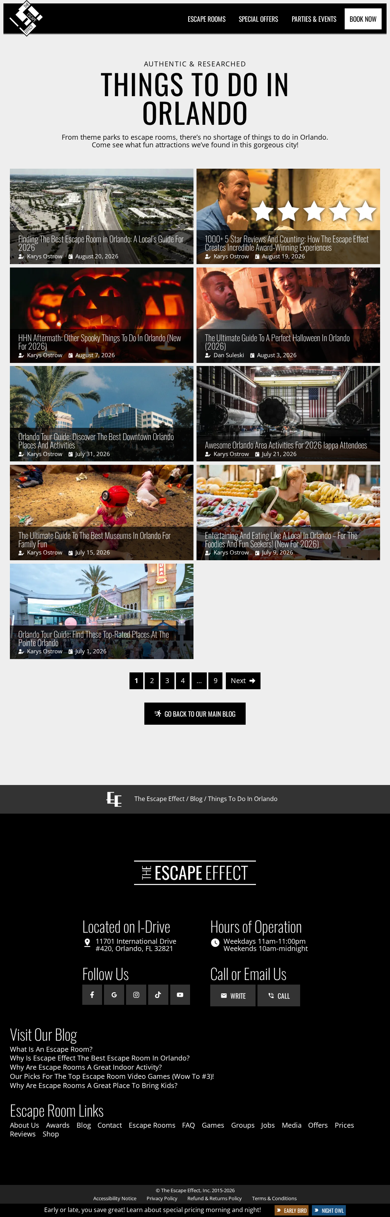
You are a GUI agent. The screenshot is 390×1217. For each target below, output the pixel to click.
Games (213, 1125)
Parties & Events (314, 19)
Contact (110, 1125)
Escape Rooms (206, 19)
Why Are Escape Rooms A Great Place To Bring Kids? (93, 1085)
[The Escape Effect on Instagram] (136, 995)
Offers (318, 1125)
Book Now (363, 19)
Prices (344, 1125)
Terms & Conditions (274, 1198)
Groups (243, 1125)
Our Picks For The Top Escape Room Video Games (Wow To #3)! (112, 1076)
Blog (196, 799)
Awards (58, 1125)
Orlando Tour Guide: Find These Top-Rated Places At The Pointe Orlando (93, 638)
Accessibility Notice (114, 1198)
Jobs (268, 1125)
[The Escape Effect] (26, 19)
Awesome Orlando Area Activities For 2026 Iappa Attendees (286, 444)
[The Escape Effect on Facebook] (92, 995)
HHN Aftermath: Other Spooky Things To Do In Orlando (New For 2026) (99, 341)
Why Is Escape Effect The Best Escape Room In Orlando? (100, 1057)
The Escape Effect (159, 799)
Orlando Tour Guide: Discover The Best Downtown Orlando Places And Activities (96, 440)
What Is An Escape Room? (51, 1049)
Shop (51, 1133)
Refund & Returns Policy (214, 1198)
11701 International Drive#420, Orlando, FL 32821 (136, 945)
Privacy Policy (162, 1198)
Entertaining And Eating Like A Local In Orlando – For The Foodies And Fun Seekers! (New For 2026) (281, 539)
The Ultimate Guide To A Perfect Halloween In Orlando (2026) (277, 341)
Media (292, 1125)
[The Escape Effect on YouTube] (180, 995)
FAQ (188, 1125)
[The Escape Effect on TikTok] (158, 995)
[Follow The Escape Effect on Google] (114, 995)
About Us (24, 1125)
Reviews (23, 1133)
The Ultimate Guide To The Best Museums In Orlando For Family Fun (94, 539)
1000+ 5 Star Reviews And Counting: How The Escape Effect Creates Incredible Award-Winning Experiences (287, 242)
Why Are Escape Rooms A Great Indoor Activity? (86, 1067)
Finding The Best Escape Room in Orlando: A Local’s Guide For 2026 (101, 242)
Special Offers (258, 19)
